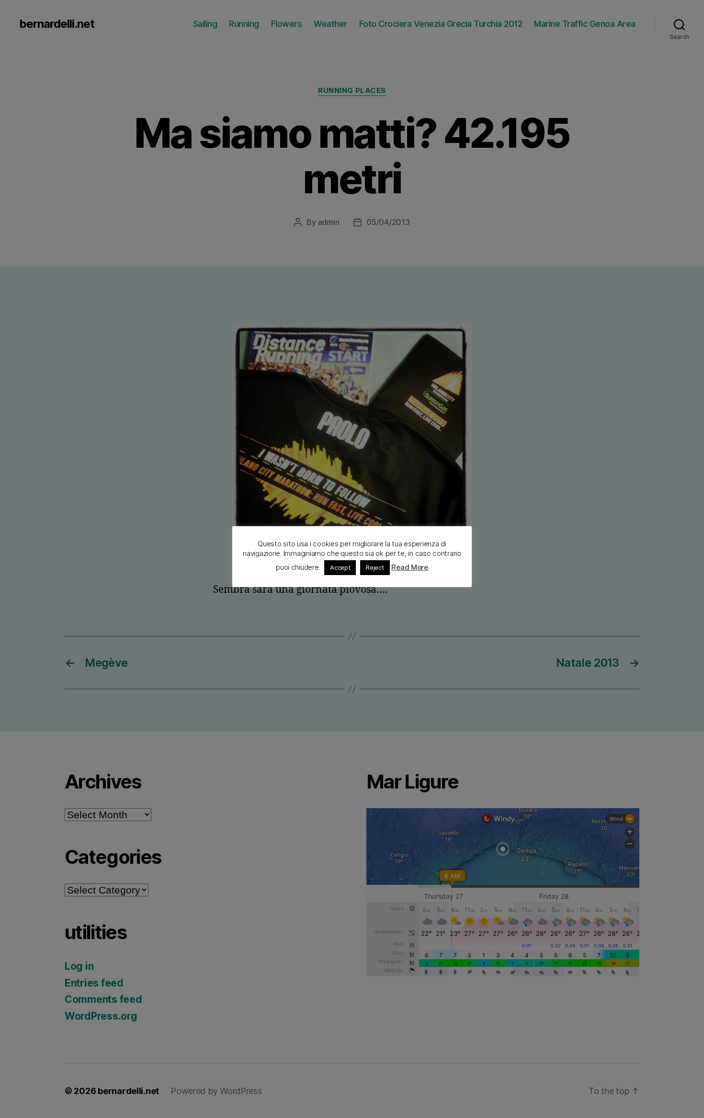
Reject (375, 567)
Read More (409, 567)
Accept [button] (340, 567)
